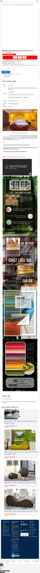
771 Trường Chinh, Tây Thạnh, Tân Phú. (15, 540)
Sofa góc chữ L (32, 531)
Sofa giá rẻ (31, 527)
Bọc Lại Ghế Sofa (35, 561)
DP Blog (4, 525)
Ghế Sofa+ (14, 561)
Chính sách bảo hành (6, 534)
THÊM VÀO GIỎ (6, 72)
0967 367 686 (16, 550)
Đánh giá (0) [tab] (6, 76)
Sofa (15, 73)
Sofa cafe (31, 534)
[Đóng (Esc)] (8, 570)
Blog (1, 562)
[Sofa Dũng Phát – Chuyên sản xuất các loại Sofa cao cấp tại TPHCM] (2, 1)
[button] (39, 1)
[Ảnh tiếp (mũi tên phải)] (3, 572)
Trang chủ (4, 4)
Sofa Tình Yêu (9, 4)
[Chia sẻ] (6, 570)
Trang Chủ (3, 561)
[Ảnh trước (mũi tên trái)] (1, 572)
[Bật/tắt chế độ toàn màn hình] (3, 570)
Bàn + (20, 561)
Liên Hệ (6, 562)
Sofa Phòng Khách (33, 536)
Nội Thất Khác (26, 561)
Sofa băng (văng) (33, 529)
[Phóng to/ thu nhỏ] (1, 570)
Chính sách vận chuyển (7, 535)
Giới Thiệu (8, 561)
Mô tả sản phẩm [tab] (7, 75)
